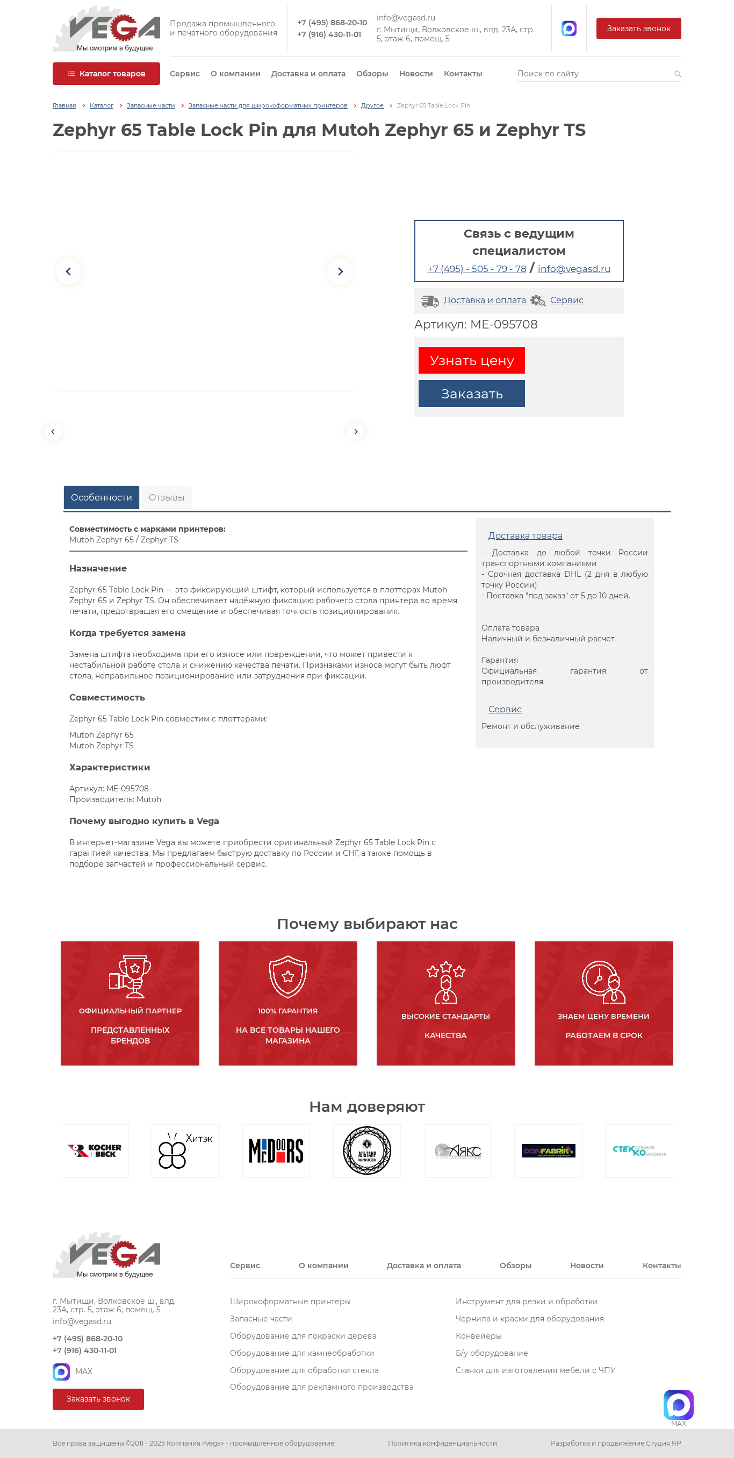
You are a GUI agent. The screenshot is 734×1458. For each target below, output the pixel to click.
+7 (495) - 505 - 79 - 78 (477, 268)
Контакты (463, 73)
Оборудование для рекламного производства (322, 1387)
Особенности (101, 497)
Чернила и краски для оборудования (530, 1319)
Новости (416, 73)
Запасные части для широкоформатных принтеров (268, 105)
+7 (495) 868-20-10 (332, 22)
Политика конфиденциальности (442, 1443)
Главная (64, 105)
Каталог (101, 105)
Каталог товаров (113, 73)
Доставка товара (525, 536)
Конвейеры (479, 1336)
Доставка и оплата (308, 73)
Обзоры (372, 73)
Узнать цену (472, 360)
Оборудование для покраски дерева (303, 1336)
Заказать (472, 393)
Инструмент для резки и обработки (527, 1301)
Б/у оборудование (492, 1353)
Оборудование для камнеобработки (302, 1353)
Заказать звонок (639, 28)
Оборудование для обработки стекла (304, 1370)
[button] (677, 74)
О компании (236, 73)
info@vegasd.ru (406, 18)
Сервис (185, 73)
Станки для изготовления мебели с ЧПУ (536, 1370)
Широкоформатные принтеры (290, 1301)
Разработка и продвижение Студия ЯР (616, 1443)
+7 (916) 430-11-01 (329, 34)
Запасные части (151, 105)
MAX (83, 1371)
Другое (372, 105)
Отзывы (167, 497)
